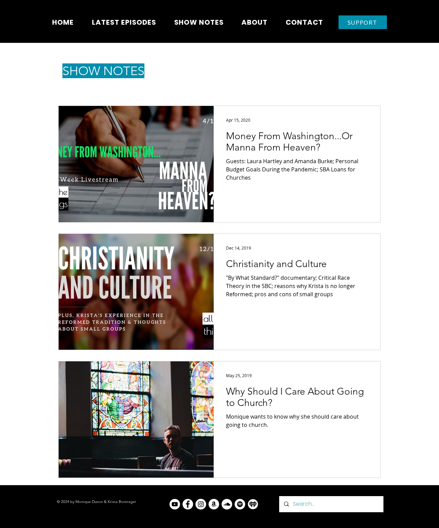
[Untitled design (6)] (253, 504)
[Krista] (174, 504)
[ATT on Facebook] (187, 504)
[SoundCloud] (227, 504)
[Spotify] (240, 504)
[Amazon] (214, 504)
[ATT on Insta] (200, 504)
